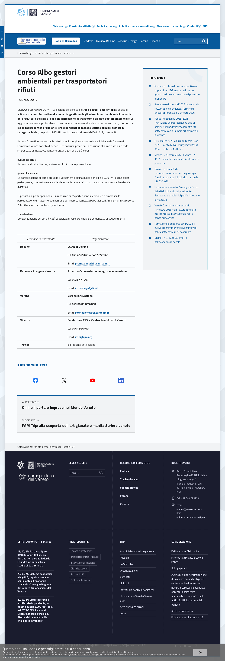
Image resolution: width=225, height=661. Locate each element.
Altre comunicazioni (182, 611)
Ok (200, 652)
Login (123, 613)
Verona (144, 41)
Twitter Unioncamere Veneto (64, 380)
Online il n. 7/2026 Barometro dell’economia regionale (171, 240)
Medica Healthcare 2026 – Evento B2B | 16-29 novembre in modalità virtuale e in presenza (177, 159)
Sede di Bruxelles (65, 41)
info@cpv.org (83, 337)
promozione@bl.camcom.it (92, 263)
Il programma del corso (32, 365)
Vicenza (155, 41)
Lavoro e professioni (82, 551)
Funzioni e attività (80, 26)
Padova (88, 41)
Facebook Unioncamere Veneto (35, 380)
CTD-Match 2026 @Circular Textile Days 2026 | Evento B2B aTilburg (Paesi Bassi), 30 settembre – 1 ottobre (176, 145)
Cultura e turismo (80, 580)
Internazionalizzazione (83, 563)
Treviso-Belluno (105, 41)
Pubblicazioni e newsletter (135, 26)
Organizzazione (129, 571)
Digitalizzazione (79, 569)
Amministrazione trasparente (137, 551)
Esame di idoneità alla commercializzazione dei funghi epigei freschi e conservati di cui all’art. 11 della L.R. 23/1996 (176, 175)
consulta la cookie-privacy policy (86, 654)
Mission (124, 558)
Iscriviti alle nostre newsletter (137, 590)
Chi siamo (58, 26)
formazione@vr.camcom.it (92, 312)
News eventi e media (169, 26)
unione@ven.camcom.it (189, 509)
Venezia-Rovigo (127, 41)
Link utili (124, 583)
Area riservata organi (132, 607)
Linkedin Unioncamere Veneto (121, 380)
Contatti (192, 26)
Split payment (179, 568)
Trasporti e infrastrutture (85, 557)
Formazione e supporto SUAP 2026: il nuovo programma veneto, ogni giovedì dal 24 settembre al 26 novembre (176, 228)
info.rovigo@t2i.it (86, 288)
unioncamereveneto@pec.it (191, 517)
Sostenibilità (77, 574)
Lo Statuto (126, 564)
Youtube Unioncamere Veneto (92, 380)
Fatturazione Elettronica (185, 551)
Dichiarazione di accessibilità (187, 617)
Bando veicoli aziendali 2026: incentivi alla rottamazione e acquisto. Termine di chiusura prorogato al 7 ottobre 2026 (177, 109)
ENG (205, 26)
